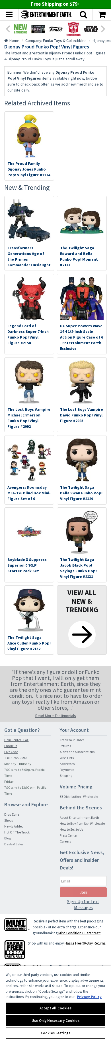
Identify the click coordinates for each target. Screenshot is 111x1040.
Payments (67, 769)
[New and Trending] (20, 29)
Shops (8, 820)
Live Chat (11, 752)
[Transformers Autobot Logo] (73, 29)
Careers (65, 841)
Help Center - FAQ (17, 740)
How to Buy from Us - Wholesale (82, 823)
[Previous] (7, 28)
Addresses (67, 764)
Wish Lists (67, 758)
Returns (65, 746)
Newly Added (14, 826)
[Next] (103, 28)
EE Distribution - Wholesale (79, 796)
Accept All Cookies (55, 1008)
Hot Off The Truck (17, 832)
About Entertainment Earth (79, 817)
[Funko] (55, 29)
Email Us (10, 746)
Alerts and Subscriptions (77, 752)
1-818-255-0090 (15, 758)
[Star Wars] (91, 29)
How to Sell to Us (71, 829)
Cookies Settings (55, 1033)
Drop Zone (11, 814)
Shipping (66, 775)
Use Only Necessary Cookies (55, 1020)
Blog (7, 838)
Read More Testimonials (55, 715)
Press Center (68, 835)
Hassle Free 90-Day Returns (85, 943)
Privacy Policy (89, 996)
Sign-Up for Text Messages (83, 904)
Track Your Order (72, 740)
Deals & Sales (13, 844)
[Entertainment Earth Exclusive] (38, 29)
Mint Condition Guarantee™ (79, 933)
